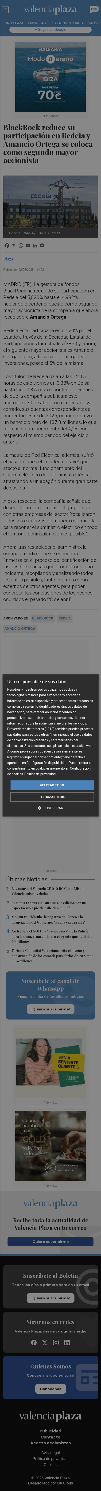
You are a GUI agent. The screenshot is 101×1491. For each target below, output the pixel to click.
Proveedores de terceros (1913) (30, 729)
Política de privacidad (40, 774)
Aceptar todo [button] (52, 785)
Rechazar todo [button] (52, 797)
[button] (50, 808)
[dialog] (51, 745)
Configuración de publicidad (47, 763)
